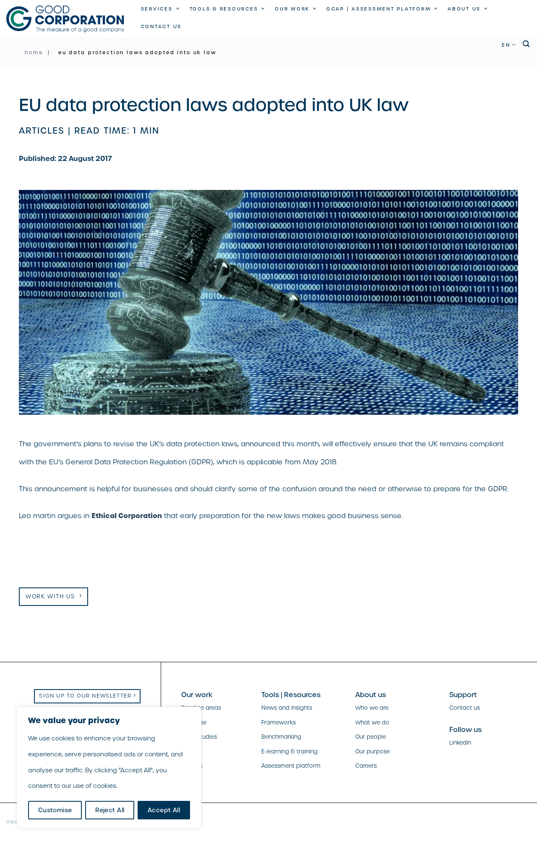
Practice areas (201, 707)
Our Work (292, 9)
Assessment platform (291, 765)
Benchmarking (281, 736)
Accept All (164, 810)
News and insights (286, 707)
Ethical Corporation (126, 515)
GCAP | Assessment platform (378, 9)
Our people (370, 736)
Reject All (109, 810)
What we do (372, 722)
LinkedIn (460, 742)
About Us (464, 9)
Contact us (161, 26)
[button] (527, 44)
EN (506, 45)
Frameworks (278, 722)
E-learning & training (289, 751)
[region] (109, 767)
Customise (55, 810)
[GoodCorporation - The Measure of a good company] (65, 18)
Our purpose (372, 751)
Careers (366, 765)
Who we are (371, 707)
